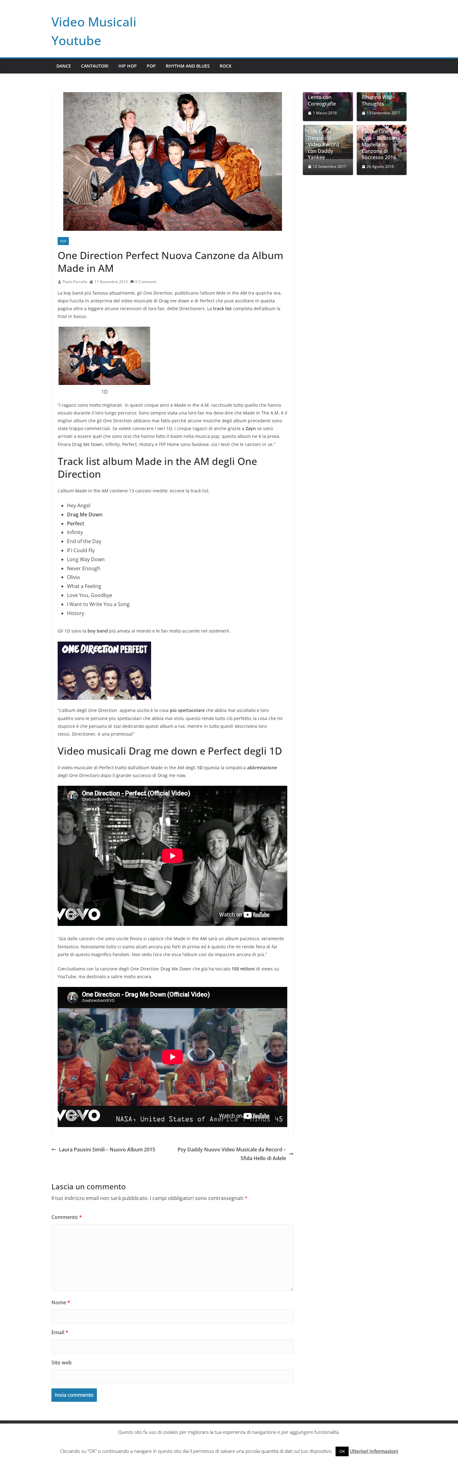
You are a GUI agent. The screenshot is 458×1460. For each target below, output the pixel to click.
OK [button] (342, 1451)
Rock (225, 66)
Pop (151, 66)
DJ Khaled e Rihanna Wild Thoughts (377, 97)
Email (59, 1332)
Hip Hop (127, 66)
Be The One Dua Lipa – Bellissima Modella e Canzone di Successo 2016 (381, 144)
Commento (66, 1217)
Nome (60, 1302)
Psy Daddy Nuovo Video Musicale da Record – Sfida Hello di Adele (232, 1154)
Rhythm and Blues (188, 66)
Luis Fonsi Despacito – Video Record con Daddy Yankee (323, 144)
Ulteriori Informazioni (374, 1451)
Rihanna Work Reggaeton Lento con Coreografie (324, 94)
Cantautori (94, 66)
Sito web (61, 1362)
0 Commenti (145, 281)
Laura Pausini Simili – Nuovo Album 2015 (107, 1149)
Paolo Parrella (75, 281)
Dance (63, 66)
